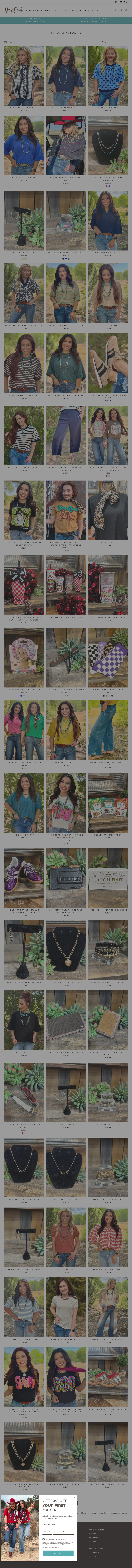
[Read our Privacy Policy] (72, 1542)
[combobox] (47, 1532)
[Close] (74, 1497)
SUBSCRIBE (58, 1553)
